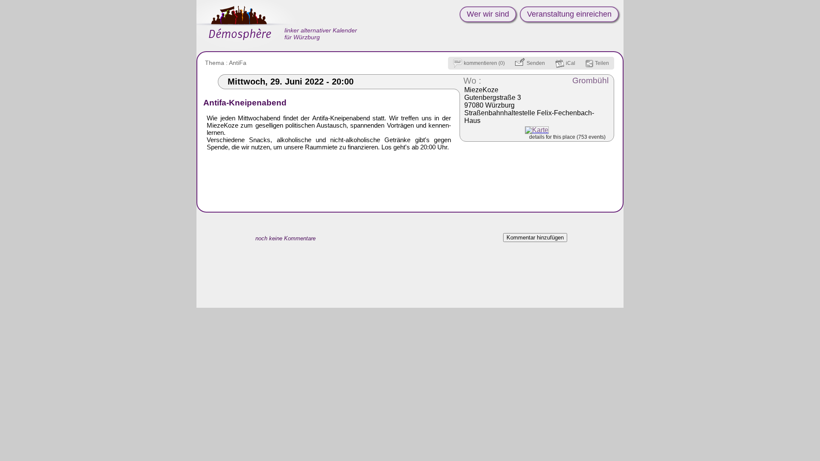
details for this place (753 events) (567, 137)
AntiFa (237, 62)
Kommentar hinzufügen (535, 237)
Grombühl (590, 80)
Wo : (472, 80)
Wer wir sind (488, 14)
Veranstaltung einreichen (569, 14)
